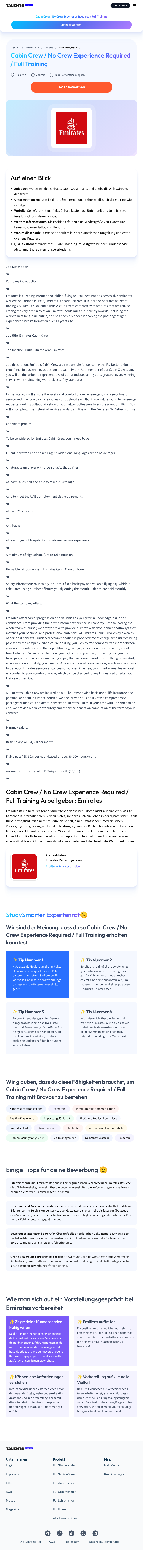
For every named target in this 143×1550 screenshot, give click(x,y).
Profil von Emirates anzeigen (63, 866)
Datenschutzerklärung (104, 1542)
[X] (83, 1533)
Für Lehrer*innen (64, 1500)
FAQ (9, 1483)
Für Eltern (59, 1509)
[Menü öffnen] (135, 5)
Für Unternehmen (64, 1492)
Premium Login (114, 1474)
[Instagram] (60, 1533)
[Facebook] (48, 1533)
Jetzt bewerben (71, 25)
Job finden (120, 5)
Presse (10, 1500)
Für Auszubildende (65, 1483)
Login (9, 1465)
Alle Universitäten (65, 1518)
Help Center (112, 1465)
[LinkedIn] (95, 1533)
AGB (9, 1492)
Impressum (13, 1474)
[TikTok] (71, 1533)
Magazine (12, 1509)
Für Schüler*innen (64, 1474)
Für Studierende (64, 1465)
